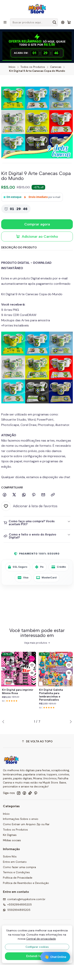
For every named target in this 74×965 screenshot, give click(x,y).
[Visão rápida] (32, 673)
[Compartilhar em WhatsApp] (24, 495)
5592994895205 (18, 910)
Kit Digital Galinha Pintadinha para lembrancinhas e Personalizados (51, 694)
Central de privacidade (41, 938)
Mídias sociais (12, 840)
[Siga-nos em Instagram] (19, 793)
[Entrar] (63, 22)
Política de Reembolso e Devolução (26, 883)
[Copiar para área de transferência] (53, 495)
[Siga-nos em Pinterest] (35, 793)
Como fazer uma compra (19, 867)
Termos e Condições (16, 872)
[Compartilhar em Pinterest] (33, 495)
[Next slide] (70, 721)
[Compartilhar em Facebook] (4, 495)
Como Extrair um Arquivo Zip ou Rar (26, 824)
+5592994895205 (19, 904)
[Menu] (5, 22)
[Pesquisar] (54, 22)
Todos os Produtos (33, 67)
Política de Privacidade (17, 877)
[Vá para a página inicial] (37, 9)
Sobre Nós (10, 856)
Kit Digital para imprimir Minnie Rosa (17, 691)
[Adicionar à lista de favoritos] (32, 665)
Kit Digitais (10, 835)
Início (12, 67)
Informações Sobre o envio (20, 819)
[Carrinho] (69, 22)
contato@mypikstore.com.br (26, 899)
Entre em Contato (15, 862)
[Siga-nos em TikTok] (30, 793)
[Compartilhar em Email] (43, 495)
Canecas (55, 67)
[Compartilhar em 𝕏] (14, 495)
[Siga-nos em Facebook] (24, 793)
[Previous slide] (4, 721)
